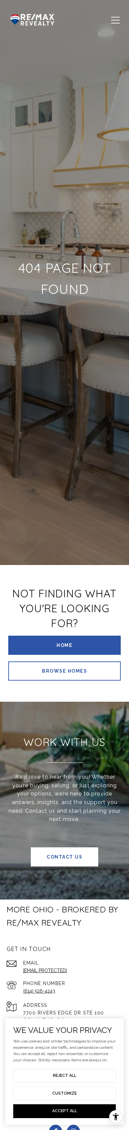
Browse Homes (64, 671)
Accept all (64, 1111)
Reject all (64, 1075)
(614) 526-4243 (39, 991)
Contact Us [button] (64, 857)
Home (64, 645)
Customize (64, 1093)
